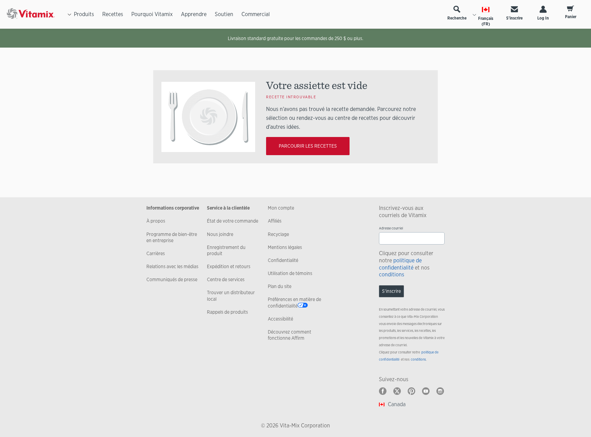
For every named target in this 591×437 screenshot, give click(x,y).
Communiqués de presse (171, 279)
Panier (570, 17)
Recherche (457, 18)
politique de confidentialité (400, 264)
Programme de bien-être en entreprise (171, 237)
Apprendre (194, 14)
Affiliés (274, 221)
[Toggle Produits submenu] (69, 14)
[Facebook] (382, 391)
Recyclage (278, 234)
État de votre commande (232, 221)
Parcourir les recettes (308, 146)
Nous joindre (220, 234)
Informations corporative (172, 208)
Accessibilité (280, 319)
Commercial (255, 14)
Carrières (155, 253)
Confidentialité (283, 260)
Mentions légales (285, 247)
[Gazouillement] (397, 391)
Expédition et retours (228, 266)
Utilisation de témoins (290, 273)
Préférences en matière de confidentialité (294, 302)
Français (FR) (485, 21)
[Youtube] (426, 391)
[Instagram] (440, 391)
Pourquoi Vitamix (152, 14)
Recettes (112, 14)
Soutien (224, 14)
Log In (543, 18)
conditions (391, 274)
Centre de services (226, 279)
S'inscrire (514, 18)
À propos (155, 221)
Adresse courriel (391, 228)
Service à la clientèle (228, 208)
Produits (84, 14)
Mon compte (281, 208)
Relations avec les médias (172, 266)
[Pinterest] (411, 391)
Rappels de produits (227, 312)
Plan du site (279, 286)
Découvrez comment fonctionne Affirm (289, 335)
